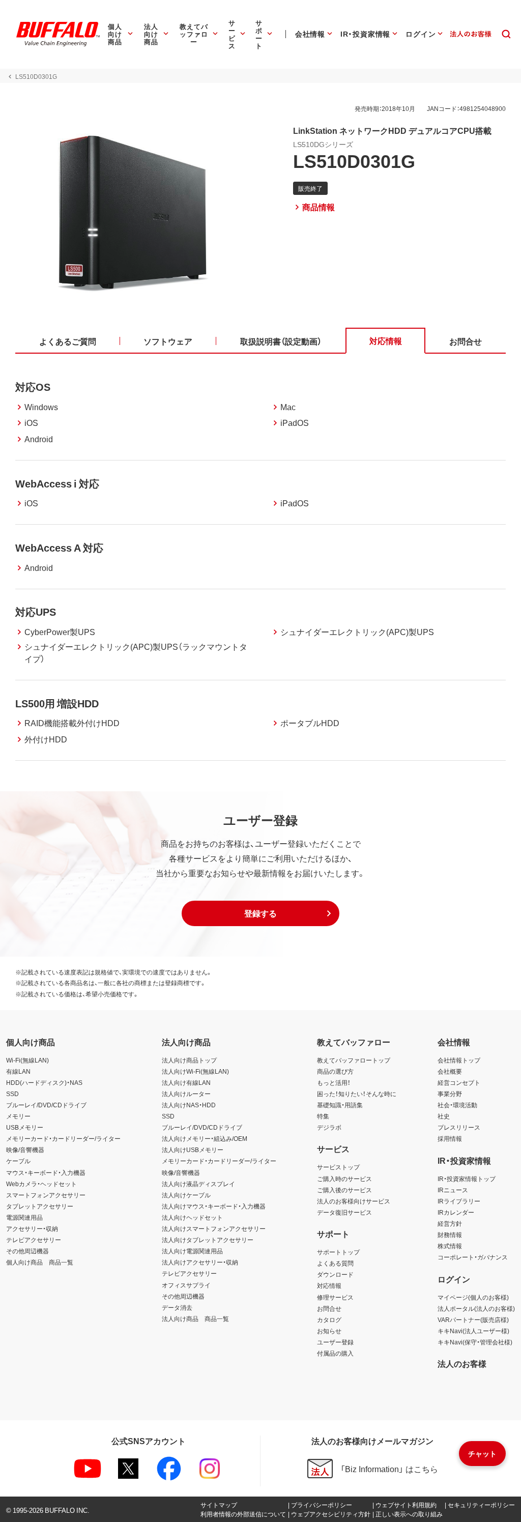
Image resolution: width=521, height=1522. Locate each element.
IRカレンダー (456, 1212)
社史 (444, 1116)
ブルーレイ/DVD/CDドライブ (46, 1104)
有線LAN (18, 1071)
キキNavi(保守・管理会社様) (475, 1341)
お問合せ (329, 1308)
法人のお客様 (462, 1363)
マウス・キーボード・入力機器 (45, 1172)
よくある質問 (335, 1263)
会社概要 (450, 1071)
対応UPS (35, 611)
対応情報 (329, 1285)
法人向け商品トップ (189, 1060)
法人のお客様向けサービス (353, 1200)
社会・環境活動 (457, 1104)
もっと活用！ (334, 1082)
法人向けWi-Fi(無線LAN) (195, 1071)
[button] (260, 913)
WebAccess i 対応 (57, 483)
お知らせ (329, 1330)
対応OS (32, 386)
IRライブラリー (459, 1200)
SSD (12, 1093)
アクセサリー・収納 (32, 1228)
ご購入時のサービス (344, 1178)
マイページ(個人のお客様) (473, 1297)
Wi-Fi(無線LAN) (27, 1060)
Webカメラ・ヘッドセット (41, 1183)
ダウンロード (335, 1274)
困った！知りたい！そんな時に (356, 1093)
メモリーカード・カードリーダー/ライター (63, 1138)
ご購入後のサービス (344, 1189)
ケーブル (18, 1160)
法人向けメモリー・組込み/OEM (204, 1138)
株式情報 (450, 1245)
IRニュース (453, 1189)
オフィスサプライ (186, 1284)
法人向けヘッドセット (192, 1217)
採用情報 (450, 1138)
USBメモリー (24, 1127)
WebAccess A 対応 (59, 547)
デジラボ (329, 1127)
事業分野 (450, 1093)
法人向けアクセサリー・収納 (200, 1262)
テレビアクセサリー (33, 1239)
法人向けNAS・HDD (189, 1104)
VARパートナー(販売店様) (473, 1319)
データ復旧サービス (344, 1212)
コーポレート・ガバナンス (473, 1256)
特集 (323, 1116)
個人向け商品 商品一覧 (39, 1262)
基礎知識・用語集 (340, 1104)
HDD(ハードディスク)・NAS (44, 1082)
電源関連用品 (24, 1217)
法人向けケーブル (186, 1194)
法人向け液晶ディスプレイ (198, 1183)
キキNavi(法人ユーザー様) (473, 1330)
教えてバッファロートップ (353, 1060)
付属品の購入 (335, 1353)
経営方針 (450, 1223)
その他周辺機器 (27, 1250)
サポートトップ (338, 1251)
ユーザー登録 (335, 1341)
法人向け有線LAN (186, 1082)
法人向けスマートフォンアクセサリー (214, 1228)
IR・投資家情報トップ (467, 1178)
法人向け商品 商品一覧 (195, 1318)
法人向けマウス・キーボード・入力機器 (214, 1206)
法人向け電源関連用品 (192, 1250)
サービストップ (338, 1166)
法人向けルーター (186, 1093)
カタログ (329, 1319)
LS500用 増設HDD (57, 703)
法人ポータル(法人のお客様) (476, 1308)
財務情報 (450, 1234)
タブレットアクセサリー (39, 1206)
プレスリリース (459, 1127)
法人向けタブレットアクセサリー (207, 1239)
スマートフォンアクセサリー (45, 1194)
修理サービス (335, 1297)
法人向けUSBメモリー (192, 1149)
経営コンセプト (459, 1082)
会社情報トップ (459, 1060)
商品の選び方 (335, 1071)
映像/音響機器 (25, 1149)
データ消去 (177, 1307)
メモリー (18, 1116)
